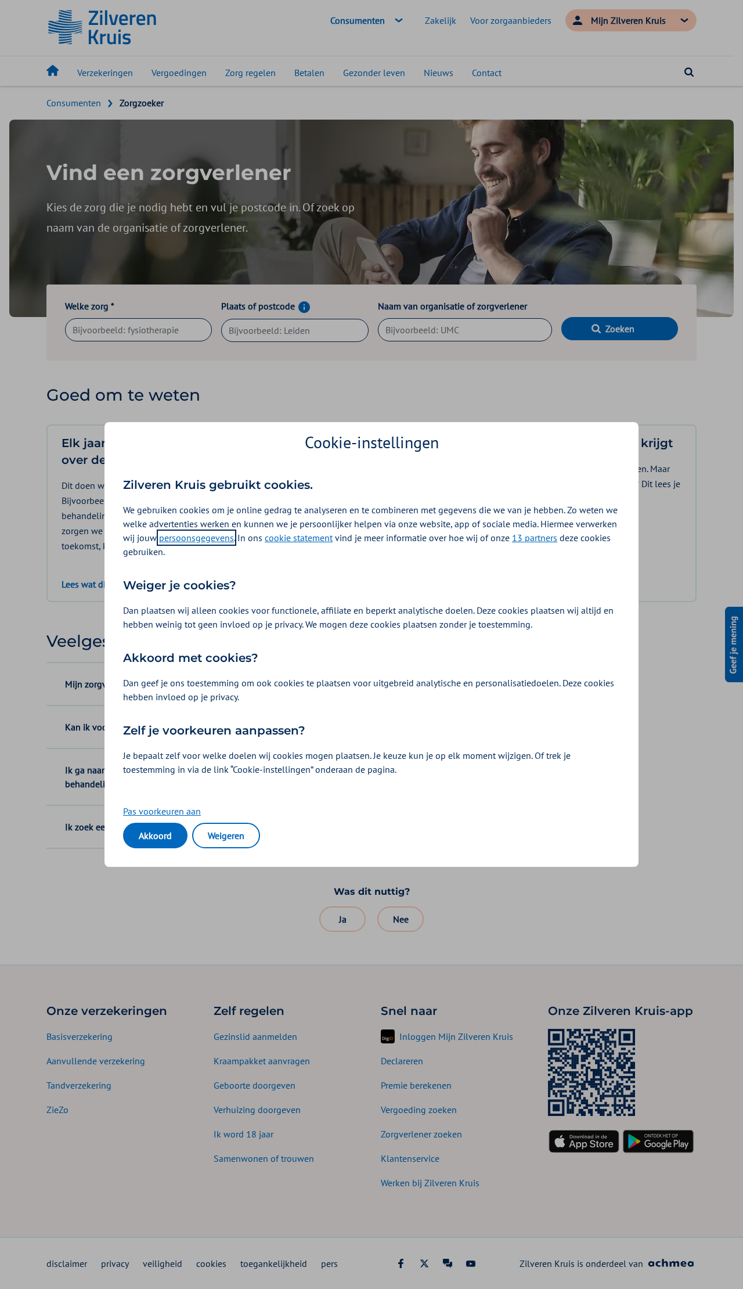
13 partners (534, 537)
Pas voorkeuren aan (162, 811)
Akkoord (155, 835)
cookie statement (299, 537)
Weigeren (226, 835)
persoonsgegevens (196, 537)
